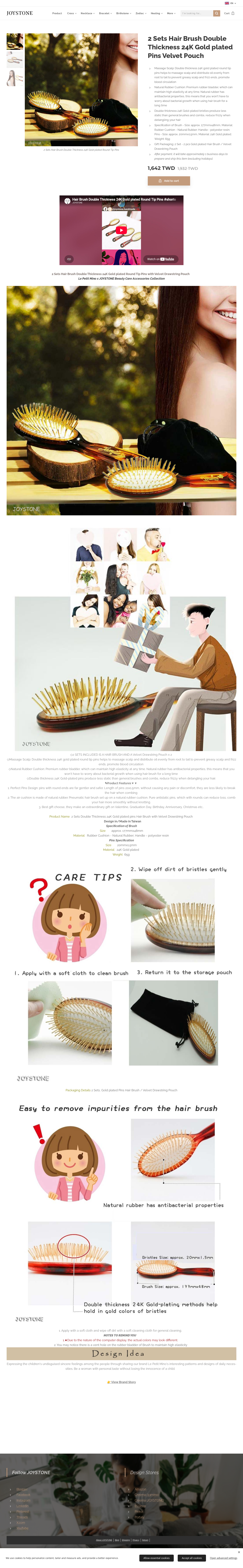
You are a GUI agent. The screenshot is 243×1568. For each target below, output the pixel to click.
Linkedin (23, 1506)
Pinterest (23, 1511)
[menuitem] (58, 13)
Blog (117, 1540)
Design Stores (144, 1472)
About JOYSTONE (104, 1540)
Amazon (140, 1489)
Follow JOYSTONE (31, 1472)
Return (145, 1540)
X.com (21, 1522)
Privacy (136, 1540)
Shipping (126, 1540)
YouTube (22, 1528)
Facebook (23, 1494)
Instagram (23, 1500)
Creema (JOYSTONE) (149, 1500)
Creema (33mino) (147, 1494)
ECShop (140, 1506)
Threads (22, 1517)
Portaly (139, 1517)
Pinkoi (139, 1511)
